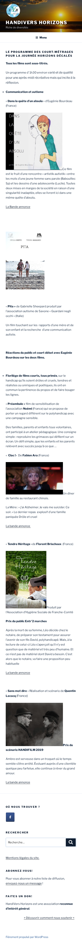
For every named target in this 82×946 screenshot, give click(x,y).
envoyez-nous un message (24, 883)
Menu (43, 37)
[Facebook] (10, 817)
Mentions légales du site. (22, 858)
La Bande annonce (18, 207)
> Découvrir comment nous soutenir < (49, 918)
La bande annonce (18, 526)
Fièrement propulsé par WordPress (27, 937)
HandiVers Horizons (36, 22)
